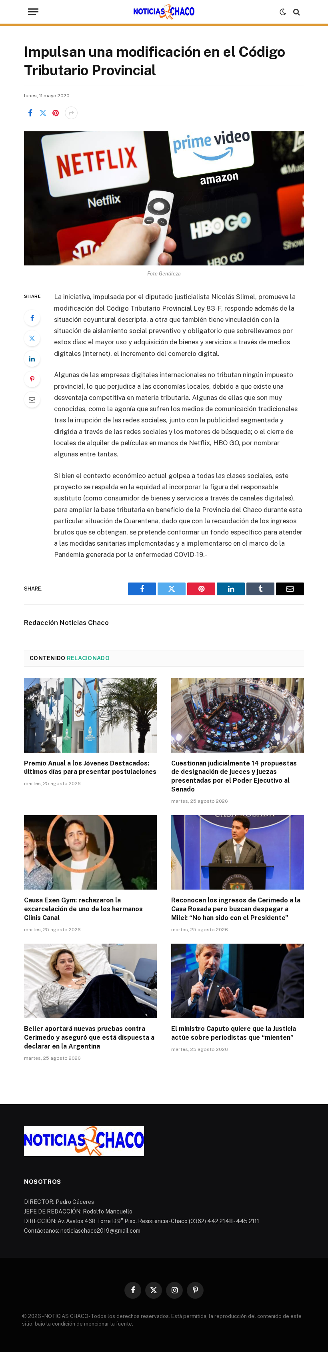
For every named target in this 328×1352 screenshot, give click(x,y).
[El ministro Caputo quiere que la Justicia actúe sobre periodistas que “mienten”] (237, 981)
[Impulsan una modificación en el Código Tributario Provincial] (164, 198)
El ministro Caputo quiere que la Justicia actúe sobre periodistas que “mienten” (233, 1033)
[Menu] (33, 12)
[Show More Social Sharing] (71, 112)
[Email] (32, 400)
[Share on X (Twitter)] (43, 112)
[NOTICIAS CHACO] (164, 12)
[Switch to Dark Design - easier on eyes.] (283, 12)
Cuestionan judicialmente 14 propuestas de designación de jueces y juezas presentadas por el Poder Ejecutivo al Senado (234, 776)
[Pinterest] (32, 379)
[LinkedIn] (32, 359)
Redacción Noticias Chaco (66, 623)
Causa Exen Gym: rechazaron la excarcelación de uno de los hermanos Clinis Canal (83, 909)
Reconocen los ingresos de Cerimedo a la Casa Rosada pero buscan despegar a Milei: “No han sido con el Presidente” (235, 909)
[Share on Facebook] (30, 112)
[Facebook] (32, 318)
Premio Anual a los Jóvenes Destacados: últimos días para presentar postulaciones (90, 767)
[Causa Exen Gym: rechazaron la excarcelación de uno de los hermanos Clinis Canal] (90, 852)
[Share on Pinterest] (56, 112)
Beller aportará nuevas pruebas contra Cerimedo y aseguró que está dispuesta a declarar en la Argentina (89, 1037)
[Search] (296, 12)
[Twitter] (32, 338)
